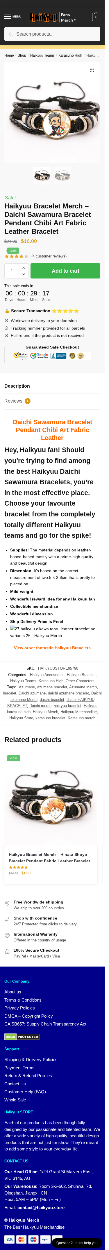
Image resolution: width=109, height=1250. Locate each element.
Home (9, 55)
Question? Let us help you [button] (77, 1243)
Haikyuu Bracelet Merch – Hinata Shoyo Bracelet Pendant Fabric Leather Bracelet (49, 857)
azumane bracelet (52, 687)
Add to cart (65, 271)
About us (12, 991)
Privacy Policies (19, 1007)
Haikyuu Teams (42, 55)
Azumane (27, 687)
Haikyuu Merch (45, 712)
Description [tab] (17, 386)
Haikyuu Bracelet (81, 675)
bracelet (9, 693)
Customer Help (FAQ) (25, 1091)
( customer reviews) (49, 256)
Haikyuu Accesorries (47, 675)
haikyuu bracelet (67, 706)
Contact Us (15, 1083)
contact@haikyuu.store (41, 1207)
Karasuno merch (81, 718)
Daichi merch (40, 706)
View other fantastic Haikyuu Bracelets (52, 647)
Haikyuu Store (21, 718)
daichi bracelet (52, 699)
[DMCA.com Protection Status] (22, 1036)
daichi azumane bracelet (68, 693)
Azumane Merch (83, 687)
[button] (92, 70)
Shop (22, 55)
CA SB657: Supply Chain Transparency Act (45, 1023)
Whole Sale (15, 1099)
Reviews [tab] (16, 400)
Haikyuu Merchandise (78, 712)
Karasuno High (70, 55)
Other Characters (80, 681)
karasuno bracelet (50, 718)
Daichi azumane (32, 693)
